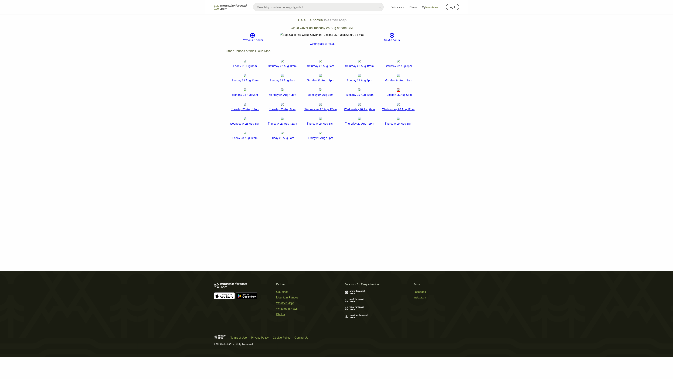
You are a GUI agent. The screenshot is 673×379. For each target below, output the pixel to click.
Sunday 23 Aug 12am (245, 80)
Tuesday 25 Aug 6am (398, 95)
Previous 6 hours (252, 40)
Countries (282, 292)
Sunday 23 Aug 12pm (320, 80)
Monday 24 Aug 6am (245, 95)
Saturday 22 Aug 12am (282, 66)
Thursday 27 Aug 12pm (359, 123)
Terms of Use (238, 337)
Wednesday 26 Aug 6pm (245, 123)
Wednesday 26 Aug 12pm (398, 109)
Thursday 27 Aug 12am (282, 123)
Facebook (420, 292)
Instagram (420, 297)
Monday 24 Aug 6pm (320, 95)
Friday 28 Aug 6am (282, 138)
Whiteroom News (287, 309)
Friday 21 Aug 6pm (245, 66)
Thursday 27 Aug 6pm (398, 123)
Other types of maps (322, 44)
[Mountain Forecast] (230, 7)
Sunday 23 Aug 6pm (359, 80)
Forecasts (396, 7)
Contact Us (301, 337)
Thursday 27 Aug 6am (320, 123)
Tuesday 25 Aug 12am (359, 95)
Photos (413, 7)
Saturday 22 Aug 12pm (359, 66)
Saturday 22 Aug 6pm (398, 66)
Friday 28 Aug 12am (244, 138)
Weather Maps (285, 303)
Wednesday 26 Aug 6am (359, 109)
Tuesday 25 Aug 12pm (245, 109)
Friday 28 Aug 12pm (320, 138)
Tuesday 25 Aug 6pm (282, 109)
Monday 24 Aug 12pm (282, 95)
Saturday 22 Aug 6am (320, 66)
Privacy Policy (260, 337)
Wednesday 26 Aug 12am (320, 109)
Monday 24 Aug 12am (398, 80)
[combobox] (318, 7)
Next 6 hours (392, 40)
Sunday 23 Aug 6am (282, 80)
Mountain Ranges (287, 297)
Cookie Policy (281, 337)
